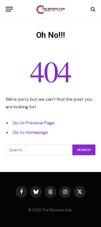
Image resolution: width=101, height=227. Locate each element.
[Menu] (9, 9)
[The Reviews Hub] (50, 9)
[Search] (92, 9)
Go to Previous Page (33, 123)
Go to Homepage (30, 132)
